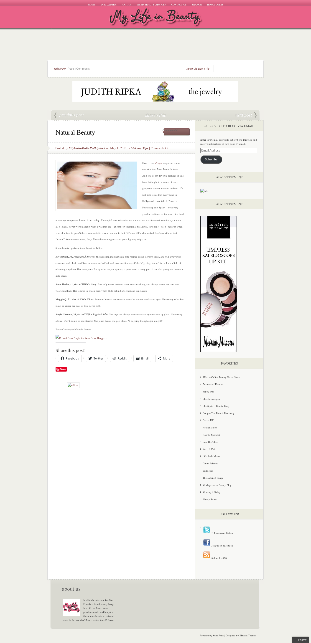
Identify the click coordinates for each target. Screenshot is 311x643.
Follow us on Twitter (222, 533)
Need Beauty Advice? (151, 4)
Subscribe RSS (219, 557)
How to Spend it (211, 434)
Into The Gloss (210, 441)
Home (91, 4)
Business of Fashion (213, 384)
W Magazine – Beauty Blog (217, 485)
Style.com (208, 470)
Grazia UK (208, 420)
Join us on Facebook (222, 545)
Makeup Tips (139, 148)
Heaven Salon (210, 427)
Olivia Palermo (210, 463)
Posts (71, 68)
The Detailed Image (213, 477)
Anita (127, 4)
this (161, 115)
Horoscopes (215, 4)
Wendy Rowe (210, 499)
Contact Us (178, 4)
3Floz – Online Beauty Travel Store (221, 377)
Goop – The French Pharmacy (219, 413)
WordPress (218, 635)
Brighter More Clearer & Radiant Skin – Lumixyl (69, 115)
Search (197, 4)
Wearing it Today (212, 492)
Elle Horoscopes (211, 398)
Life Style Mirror (212, 456)
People (158, 163)
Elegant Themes (248, 635)
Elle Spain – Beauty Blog (216, 406)
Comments (83, 68)
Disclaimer (108, 4)
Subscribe (211, 159)
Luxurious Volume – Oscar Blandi (246, 115)
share (151, 115)
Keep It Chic (209, 449)
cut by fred (208, 391)
